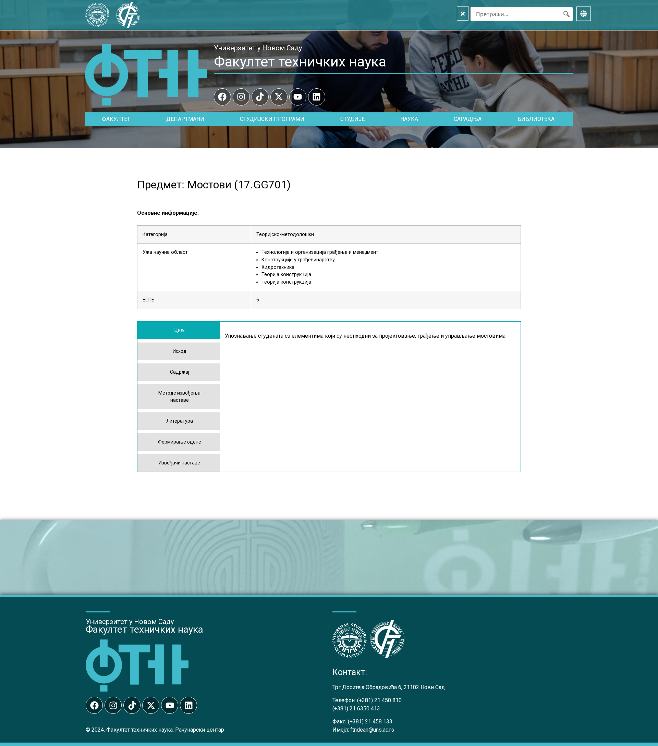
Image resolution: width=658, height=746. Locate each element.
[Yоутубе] (297, 96)
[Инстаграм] (241, 96)
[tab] (178, 330)
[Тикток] (260, 96)
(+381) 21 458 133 (370, 721)
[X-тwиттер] (279, 96)
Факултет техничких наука (300, 61)
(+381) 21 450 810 (379, 700)
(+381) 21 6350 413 (356, 708)
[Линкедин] (316, 96)
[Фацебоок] (222, 96)
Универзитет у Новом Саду (258, 48)
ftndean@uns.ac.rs (372, 729)
